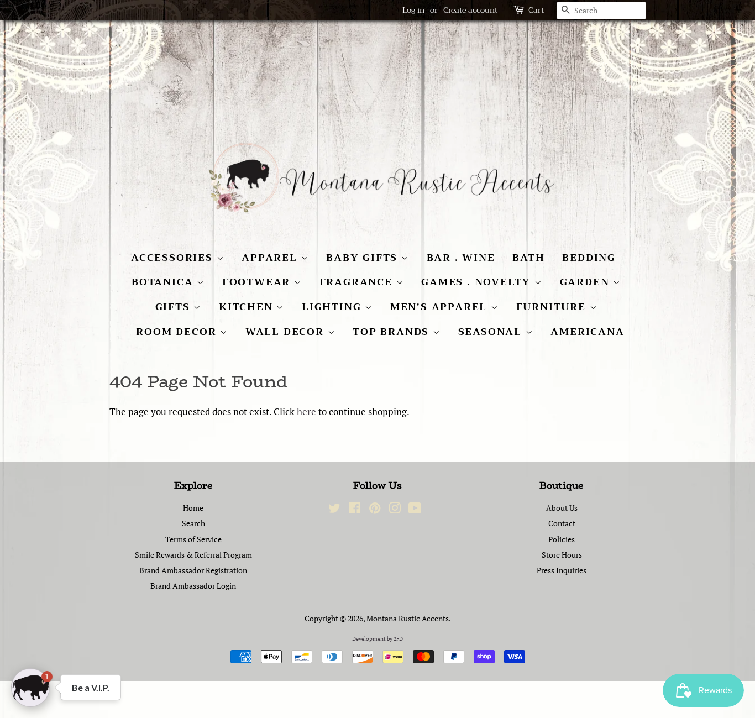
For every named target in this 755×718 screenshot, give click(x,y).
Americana (587, 331)
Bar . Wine (461, 257)
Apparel (271, 257)
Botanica (164, 282)
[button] (30, 687)
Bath (528, 257)
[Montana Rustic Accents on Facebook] (354, 510)
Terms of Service (193, 539)
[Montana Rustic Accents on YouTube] (414, 510)
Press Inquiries (561, 570)
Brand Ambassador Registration (193, 570)
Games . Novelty (477, 282)
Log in (413, 10)
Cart (536, 10)
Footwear (258, 282)
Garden (587, 282)
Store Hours (562, 554)
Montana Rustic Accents (407, 618)
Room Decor (178, 331)
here (306, 411)
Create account (470, 10)
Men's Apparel (440, 307)
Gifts (174, 307)
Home (193, 507)
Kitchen (247, 307)
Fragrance (357, 282)
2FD (398, 638)
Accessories (174, 257)
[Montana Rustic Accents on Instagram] (395, 510)
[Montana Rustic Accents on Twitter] (334, 510)
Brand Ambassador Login (193, 585)
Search (193, 523)
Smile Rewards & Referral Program (193, 554)
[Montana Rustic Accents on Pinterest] (375, 510)
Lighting (333, 307)
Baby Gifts (363, 257)
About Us (562, 507)
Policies (561, 539)
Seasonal (492, 331)
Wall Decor (286, 331)
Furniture (553, 307)
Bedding (589, 257)
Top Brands (393, 331)
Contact (561, 523)
